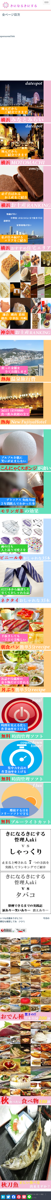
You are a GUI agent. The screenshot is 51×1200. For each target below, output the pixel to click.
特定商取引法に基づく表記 (35, 1194)
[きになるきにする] (20, 5)
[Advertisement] (25, 58)
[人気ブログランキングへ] (6, 931)
